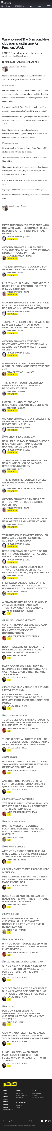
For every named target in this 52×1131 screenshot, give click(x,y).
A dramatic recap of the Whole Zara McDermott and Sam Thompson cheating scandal (24, 605)
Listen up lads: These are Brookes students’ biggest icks (25, 403)
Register (19, 1105)
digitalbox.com (12, 1121)
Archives (19, 1097)
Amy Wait (11, 273)
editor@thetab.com (33, 1121)
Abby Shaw (12, 592)
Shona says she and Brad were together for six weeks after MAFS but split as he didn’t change (24, 970)
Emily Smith (13, 656)
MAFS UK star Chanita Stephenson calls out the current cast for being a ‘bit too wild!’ (23, 1014)
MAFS (24, 678)
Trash (35, 728)
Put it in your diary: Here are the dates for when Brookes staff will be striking (25, 286)
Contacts (35, 1095)
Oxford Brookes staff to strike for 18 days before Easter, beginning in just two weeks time (26, 305)
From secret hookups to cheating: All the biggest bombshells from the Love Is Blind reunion (23, 922)
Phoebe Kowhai (14, 237)
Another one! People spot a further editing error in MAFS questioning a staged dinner (23, 784)
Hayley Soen (13, 678)
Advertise (19, 1093)
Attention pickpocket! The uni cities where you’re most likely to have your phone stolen (25, 854)
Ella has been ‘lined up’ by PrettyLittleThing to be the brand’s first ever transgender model (25, 698)
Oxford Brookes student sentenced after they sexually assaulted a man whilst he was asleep (24, 345)
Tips (39, 6)
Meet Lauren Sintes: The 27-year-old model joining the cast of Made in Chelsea (25, 879)
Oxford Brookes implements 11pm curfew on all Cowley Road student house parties (26, 250)
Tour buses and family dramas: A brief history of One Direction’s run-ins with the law (25, 722)
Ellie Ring (12, 837)
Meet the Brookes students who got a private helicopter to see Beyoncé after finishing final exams (25, 229)
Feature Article (26, 489)
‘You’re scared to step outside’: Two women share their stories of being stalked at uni (25, 764)
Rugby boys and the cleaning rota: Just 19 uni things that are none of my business (25, 899)
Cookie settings (38, 1097)
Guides (30, 372)
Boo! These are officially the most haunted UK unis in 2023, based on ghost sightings (23, 649)
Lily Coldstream (15, 256)
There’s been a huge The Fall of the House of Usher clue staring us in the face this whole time (26, 742)
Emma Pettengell (16, 372)
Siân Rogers (14, 67)
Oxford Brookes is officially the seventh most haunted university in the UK (26, 421)
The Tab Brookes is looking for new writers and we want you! (24, 268)
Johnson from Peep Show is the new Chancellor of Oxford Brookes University (24, 463)
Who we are (36, 1093)
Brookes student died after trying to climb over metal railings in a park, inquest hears (25, 570)
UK (9, 614)
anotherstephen (15, 611)
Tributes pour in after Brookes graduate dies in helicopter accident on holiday (25, 538)
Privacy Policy (21, 1095)
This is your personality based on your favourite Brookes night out (24, 482)
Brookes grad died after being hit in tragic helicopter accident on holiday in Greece (26, 554)
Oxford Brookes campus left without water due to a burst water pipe (23, 502)
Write (32, 6)
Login (18, 1107)
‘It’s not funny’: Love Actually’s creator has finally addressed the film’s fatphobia (25, 806)
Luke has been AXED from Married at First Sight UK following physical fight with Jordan (24, 1056)
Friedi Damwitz (14, 292)
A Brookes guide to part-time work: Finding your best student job (26, 366)
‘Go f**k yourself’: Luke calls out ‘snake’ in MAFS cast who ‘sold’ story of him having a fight (26, 1035)
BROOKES (12, 239)
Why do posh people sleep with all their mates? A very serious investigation (24, 946)
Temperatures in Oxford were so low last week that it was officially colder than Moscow (26, 325)
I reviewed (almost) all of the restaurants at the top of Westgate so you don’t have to (24, 585)
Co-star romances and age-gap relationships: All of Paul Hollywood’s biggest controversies (24, 628)
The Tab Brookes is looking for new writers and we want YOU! (24, 520)
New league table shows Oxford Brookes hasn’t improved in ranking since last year (25, 444)
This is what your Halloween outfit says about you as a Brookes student (23, 385)
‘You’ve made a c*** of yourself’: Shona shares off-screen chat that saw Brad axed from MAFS (25, 991)
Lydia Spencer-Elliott (18, 636)
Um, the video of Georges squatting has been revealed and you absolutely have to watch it (23, 830)
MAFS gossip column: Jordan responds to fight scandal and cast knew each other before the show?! (24, 670)
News (23, 67)
